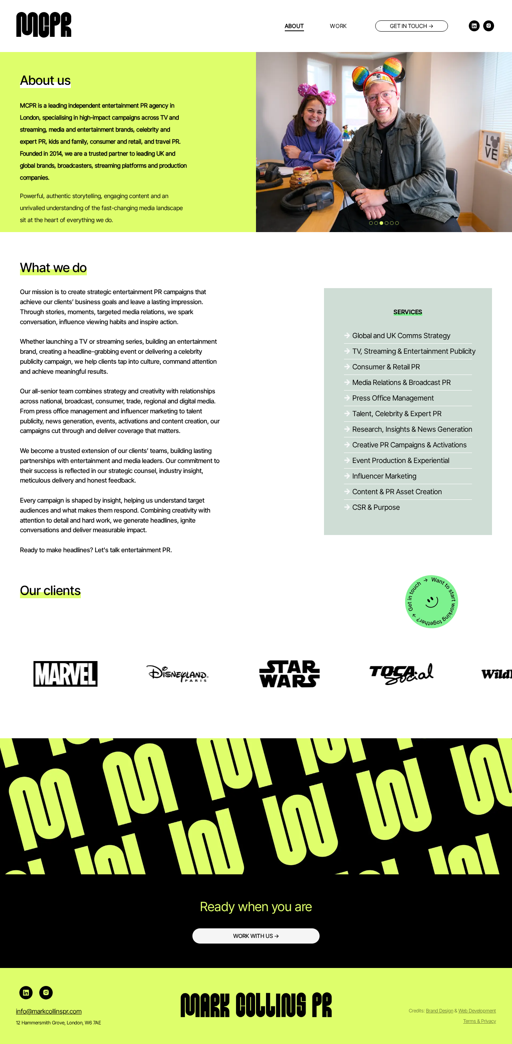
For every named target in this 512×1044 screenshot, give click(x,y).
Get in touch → (412, 25)
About (294, 25)
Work (338, 25)
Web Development (477, 1011)
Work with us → (256, 935)
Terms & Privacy (479, 1021)
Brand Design (439, 1011)
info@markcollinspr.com (49, 1011)
